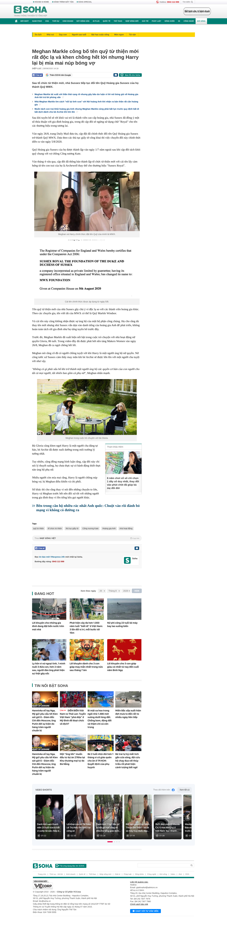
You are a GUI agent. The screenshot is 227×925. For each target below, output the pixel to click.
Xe (179, 21)
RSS (187, 874)
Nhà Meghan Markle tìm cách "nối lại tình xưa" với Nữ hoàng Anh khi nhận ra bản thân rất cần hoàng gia (86, 103)
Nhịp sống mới (131, 21)
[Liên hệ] (136, 548)
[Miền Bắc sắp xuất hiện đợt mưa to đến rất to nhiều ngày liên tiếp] (128, 699)
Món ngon (119, 34)
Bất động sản (83, 21)
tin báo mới (44, 557)
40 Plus (96, 21)
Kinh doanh (68, 21)
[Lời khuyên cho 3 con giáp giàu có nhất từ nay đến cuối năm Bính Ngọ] (124, 650)
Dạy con (63, 34)
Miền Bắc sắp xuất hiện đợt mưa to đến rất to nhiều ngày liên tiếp (128, 714)
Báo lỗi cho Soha (132, 75)
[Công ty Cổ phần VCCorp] (73, 884)
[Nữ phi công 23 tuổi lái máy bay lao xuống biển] (124, 609)
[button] (110, 841)
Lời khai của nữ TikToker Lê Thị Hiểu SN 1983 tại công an (79, 827)
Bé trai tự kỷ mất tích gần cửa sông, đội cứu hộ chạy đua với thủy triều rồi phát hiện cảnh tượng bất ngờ (127, 761)
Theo (87, 538)
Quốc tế (106, 21)
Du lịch (38, 34)
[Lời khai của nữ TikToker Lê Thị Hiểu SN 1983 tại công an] (79, 817)
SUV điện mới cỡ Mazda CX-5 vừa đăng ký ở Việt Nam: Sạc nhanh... (167, 827)
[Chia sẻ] (37, 75)
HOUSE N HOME (42, 2)
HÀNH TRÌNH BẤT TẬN (64, 2)
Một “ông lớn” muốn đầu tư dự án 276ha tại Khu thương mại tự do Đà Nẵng (72, 759)
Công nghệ (188, 21)
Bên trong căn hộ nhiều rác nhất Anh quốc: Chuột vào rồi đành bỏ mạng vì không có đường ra (88, 508)
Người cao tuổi (79, 34)
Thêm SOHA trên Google (60, 75)
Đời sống (201, 21)
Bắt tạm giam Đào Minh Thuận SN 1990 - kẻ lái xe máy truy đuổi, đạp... (137, 827)
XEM (136, 591)
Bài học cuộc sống (100, 34)
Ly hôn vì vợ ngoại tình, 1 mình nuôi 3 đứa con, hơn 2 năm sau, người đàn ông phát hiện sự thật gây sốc (48, 668)
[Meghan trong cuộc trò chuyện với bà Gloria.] (87, 407)
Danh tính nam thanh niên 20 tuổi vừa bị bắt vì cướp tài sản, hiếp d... (49, 827)
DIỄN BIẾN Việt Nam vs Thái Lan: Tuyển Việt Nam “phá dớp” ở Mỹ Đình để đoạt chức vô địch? (73, 717)
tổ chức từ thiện (55, 528)
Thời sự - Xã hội (56, 874)
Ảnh (180, 874)
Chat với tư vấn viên (146, 911)
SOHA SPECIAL (85, 2)
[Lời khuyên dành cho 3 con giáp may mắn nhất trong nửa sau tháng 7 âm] (87, 650)
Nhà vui (50, 34)
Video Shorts (43, 790)
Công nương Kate (90, 528)
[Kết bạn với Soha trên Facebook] (127, 560)
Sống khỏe (170, 21)
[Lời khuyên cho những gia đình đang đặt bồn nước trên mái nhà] (49, 609)
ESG (47, 21)
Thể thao (118, 21)
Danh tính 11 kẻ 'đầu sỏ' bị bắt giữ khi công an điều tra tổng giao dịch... (108, 827)
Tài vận (132, 34)
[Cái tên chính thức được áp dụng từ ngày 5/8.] (87, 269)
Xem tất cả (184, 790)
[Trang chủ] (30, 11)
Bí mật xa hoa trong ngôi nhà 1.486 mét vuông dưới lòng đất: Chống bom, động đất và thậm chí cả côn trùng (100, 719)
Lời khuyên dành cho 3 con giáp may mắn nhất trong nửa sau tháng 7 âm (86, 667)
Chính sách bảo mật (139, 904)
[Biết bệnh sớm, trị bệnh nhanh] (197, 11)
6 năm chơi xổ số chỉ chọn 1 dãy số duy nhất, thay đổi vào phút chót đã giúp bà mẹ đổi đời (123, 483)
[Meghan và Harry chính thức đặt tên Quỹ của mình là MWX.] (87, 201)
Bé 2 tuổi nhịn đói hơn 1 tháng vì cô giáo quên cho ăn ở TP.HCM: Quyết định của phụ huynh (100, 761)
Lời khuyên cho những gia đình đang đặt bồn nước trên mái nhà (48, 626)
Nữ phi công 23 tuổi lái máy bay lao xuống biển (122, 624)
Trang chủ (42, 874)
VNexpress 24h (58, 557)
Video (172, 874)
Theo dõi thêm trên (161, 790)
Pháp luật (156, 21)
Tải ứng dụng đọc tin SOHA (72, 866)
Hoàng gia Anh (109, 528)
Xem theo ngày (88, 591)
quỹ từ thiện (38, 528)
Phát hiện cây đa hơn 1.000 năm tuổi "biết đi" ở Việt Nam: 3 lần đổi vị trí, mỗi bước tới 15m (86, 627)
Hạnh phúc (37, 21)
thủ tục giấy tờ (72, 528)
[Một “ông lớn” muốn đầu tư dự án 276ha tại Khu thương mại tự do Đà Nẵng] (73, 743)
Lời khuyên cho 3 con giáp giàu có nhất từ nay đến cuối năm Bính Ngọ (123, 667)
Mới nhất (24, 21)
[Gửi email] (115, 75)
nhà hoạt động (126, 528)
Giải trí (145, 21)
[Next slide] (187, 818)
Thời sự (55, 21)
